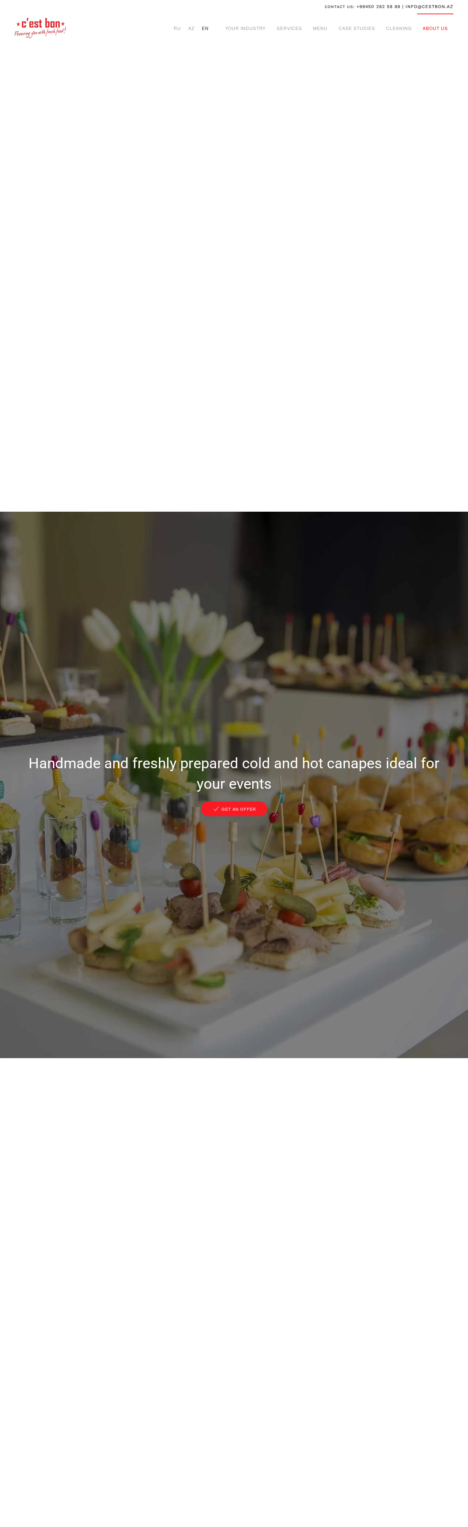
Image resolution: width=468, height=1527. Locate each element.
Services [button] (289, 28)
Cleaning (399, 28)
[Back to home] (40, 28)
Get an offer (239, 809)
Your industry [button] (245, 28)
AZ (191, 28)
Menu (320, 28)
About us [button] (435, 28)
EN (205, 28)
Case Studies (357, 28)
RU (177, 28)
